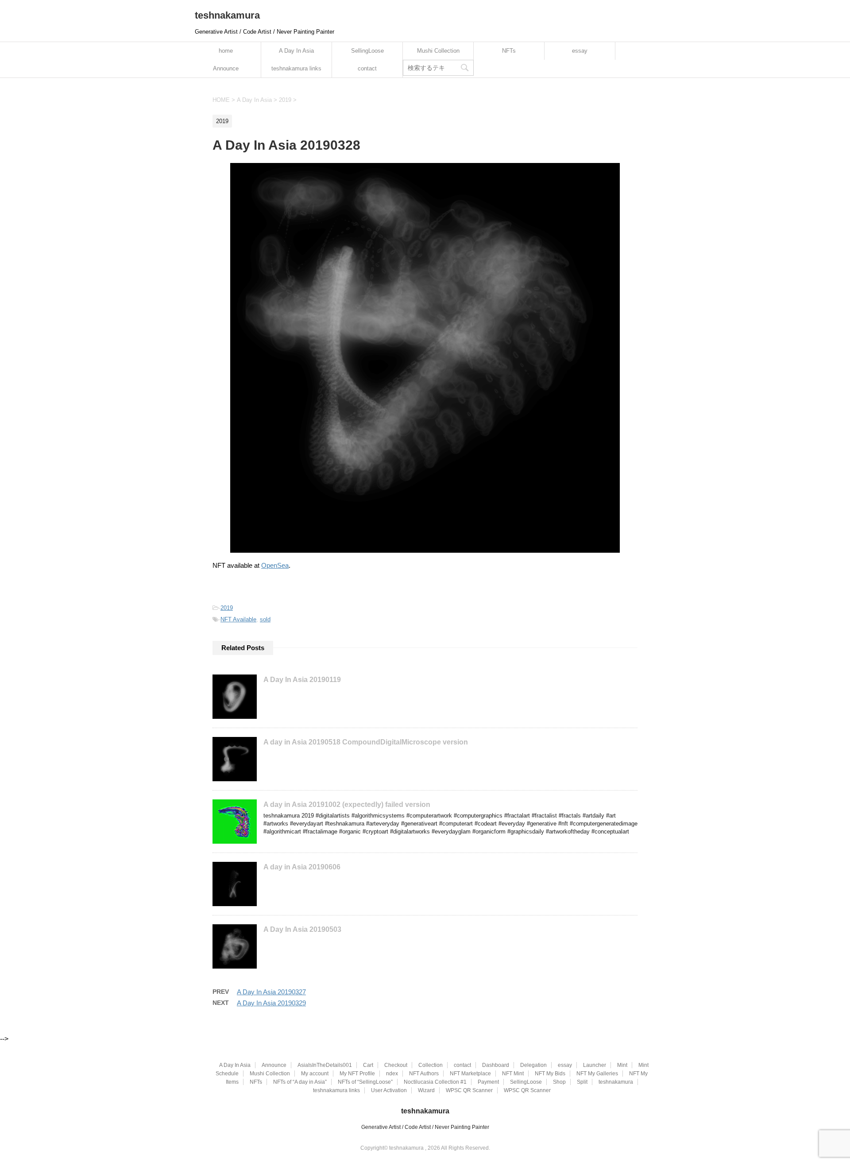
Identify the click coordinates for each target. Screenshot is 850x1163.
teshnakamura (227, 15)
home (226, 50)
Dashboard (495, 1065)
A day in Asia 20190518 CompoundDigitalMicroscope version (365, 742)
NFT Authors (424, 1073)
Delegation (533, 1065)
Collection (430, 1065)
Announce (226, 68)
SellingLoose (367, 50)
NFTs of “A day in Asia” (300, 1082)
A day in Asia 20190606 (301, 867)
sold (265, 619)
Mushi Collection (438, 50)
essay (579, 50)
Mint (622, 1065)
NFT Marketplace (470, 1073)
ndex (392, 1073)
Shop (559, 1082)
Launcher (594, 1065)
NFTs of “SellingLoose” (365, 1082)
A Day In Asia (296, 50)
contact (367, 68)
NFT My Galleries (597, 1073)
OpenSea (275, 565)
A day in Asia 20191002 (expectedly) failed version (346, 804)
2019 (226, 608)
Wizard (426, 1090)
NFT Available (238, 619)
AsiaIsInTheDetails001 (325, 1065)
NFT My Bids (550, 1073)
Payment (488, 1082)
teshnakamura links (296, 68)
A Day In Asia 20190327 (271, 992)
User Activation (389, 1090)
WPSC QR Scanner (469, 1090)
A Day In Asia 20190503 (302, 929)
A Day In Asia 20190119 (302, 679)
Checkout (395, 1065)
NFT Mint (513, 1073)
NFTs (509, 50)
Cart (368, 1065)
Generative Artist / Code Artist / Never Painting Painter (425, 1127)
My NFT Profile (357, 1073)
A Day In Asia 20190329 (271, 1003)
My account (314, 1073)
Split (582, 1082)
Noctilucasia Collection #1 (435, 1082)
